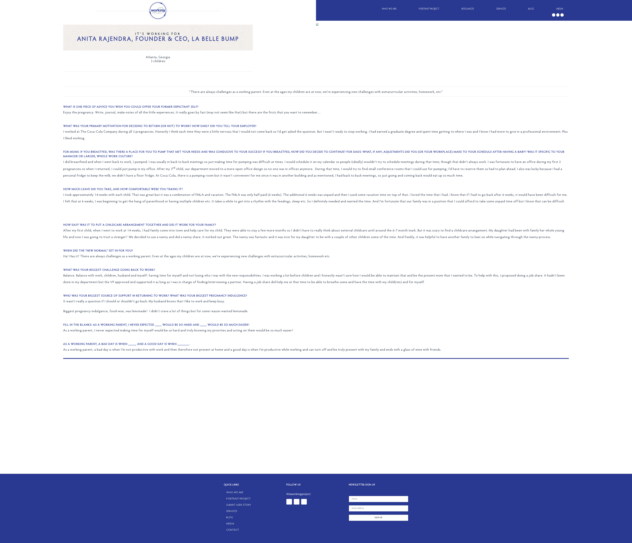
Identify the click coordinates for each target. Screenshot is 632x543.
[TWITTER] (553, 15)
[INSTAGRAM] (562, 15)
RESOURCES (467, 9)
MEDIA (559, 9)
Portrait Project (238, 498)
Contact (232, 530)
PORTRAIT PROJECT (429, 9)
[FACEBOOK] (558, 15)
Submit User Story (238, 505)
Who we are (389, 9)
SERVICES (501, 9)
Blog (531, 9)
